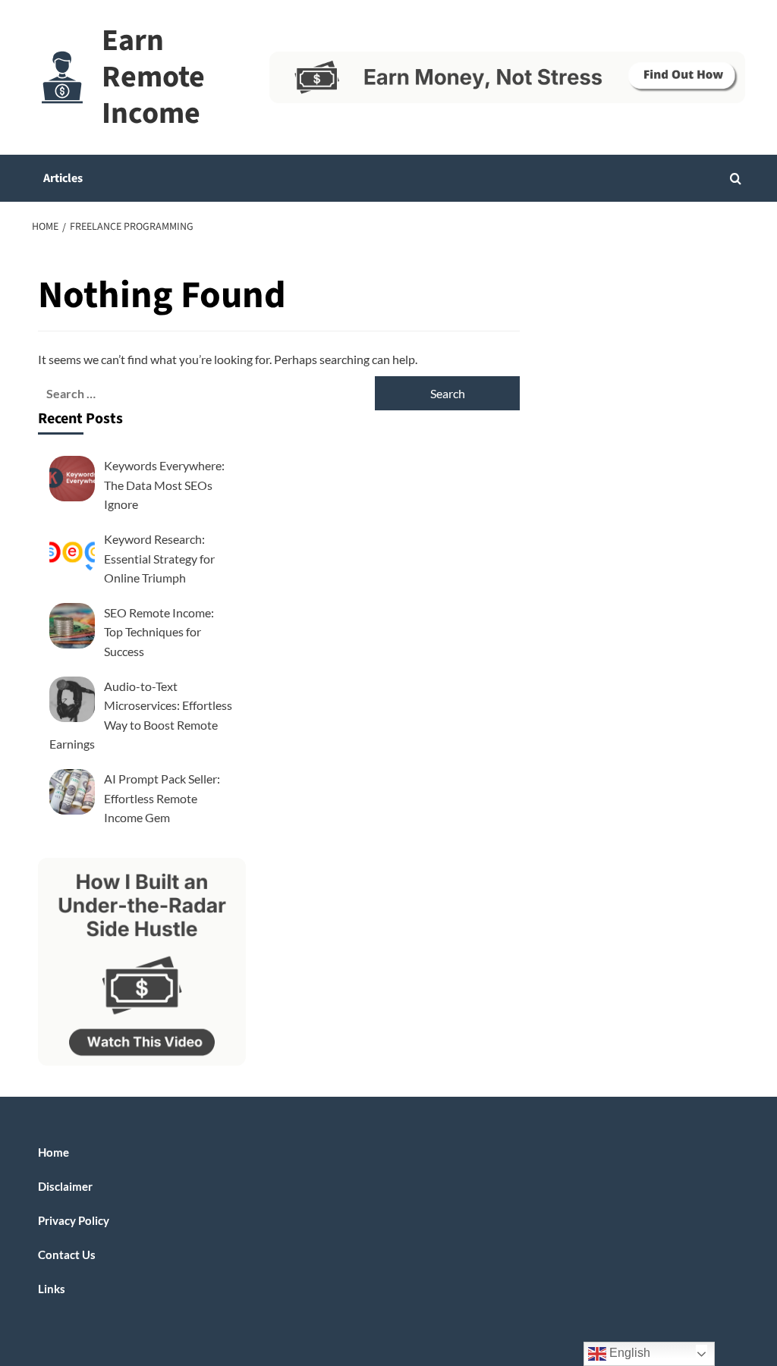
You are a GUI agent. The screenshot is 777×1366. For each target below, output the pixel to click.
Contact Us (67, 1254)
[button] (735, 178)
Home (53, 1152)
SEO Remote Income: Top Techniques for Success (159, 631)
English (628, 1352)
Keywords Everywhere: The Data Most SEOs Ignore (164, 484)
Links (51, 1288)
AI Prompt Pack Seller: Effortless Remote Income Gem (162, 797)
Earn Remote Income (153, 77)
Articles (63, 178)
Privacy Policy (73, 1220)
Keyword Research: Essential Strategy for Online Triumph (159, 558)
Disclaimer (65, 1186)
